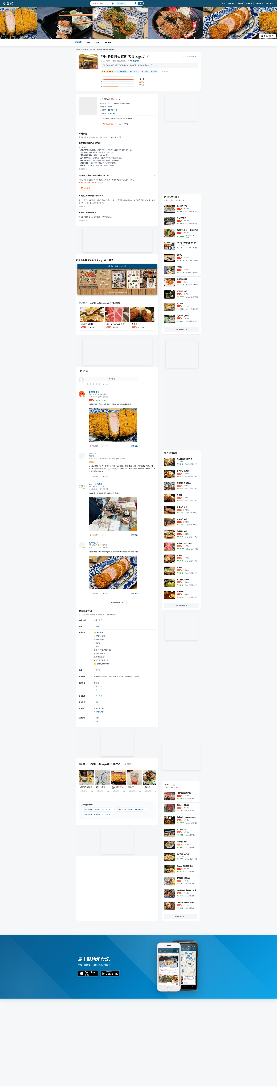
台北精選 (85, 49)
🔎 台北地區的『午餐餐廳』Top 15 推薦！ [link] (130, 809)
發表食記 (231, 3)
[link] (191, 211)
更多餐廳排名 (180, 329)
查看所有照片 (268, 36)
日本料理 (92, 49)
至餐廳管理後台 (122, 292)
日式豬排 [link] (97, 626)
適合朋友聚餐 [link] (99, 712)
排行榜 (268, 3)
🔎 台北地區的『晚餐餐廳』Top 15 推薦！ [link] (97, 814)
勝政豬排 (113, 110)
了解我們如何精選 (133, 61)
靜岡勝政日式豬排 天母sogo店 (123, 56)
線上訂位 (109, 124)
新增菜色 (128, 764)
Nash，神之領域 (95, 484)
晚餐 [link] (154, 71)
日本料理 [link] (134, 71)
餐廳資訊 (78, 42)
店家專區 (258, 3)
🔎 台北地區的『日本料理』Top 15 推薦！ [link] (97, 809)
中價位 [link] (96, 702)
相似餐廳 (108, 42)
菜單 (89, 42)
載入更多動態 (115, 602)
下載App (240, 3)
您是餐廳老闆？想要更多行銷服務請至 (116, 118)
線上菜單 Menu (117, 266)
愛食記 (78, 49)
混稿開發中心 (94, 392)
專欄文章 (249, 3)
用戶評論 (83, 370)
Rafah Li (92, 454)
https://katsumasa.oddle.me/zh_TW (91, 182)
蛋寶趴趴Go (93, 543)
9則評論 (141, 85)
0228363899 (112, 113)
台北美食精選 (108, 71)
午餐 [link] (145, 71)
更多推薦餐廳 (180, 605)
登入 (223, 3)
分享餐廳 (125, 124)
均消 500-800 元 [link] (99, 696)
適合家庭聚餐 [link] (99, 708)
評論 (97, 42)
